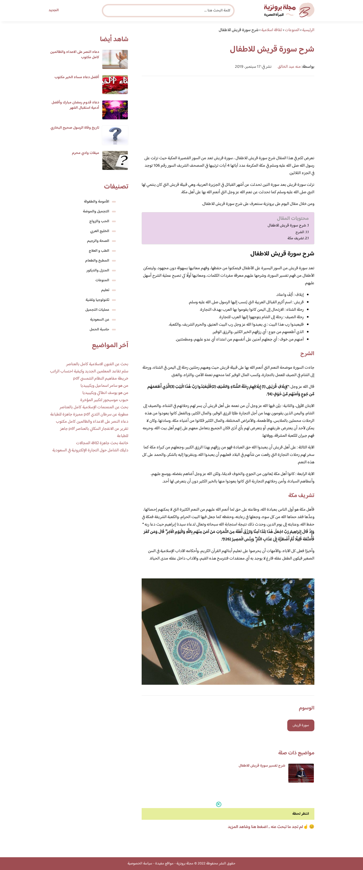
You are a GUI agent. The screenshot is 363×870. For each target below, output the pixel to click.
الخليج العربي (99, 231)
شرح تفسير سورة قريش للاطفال (262, 766)
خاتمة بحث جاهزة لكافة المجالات (102, 443)
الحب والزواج (99, 221)
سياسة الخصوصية (140, 863)
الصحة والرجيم (98, 241)
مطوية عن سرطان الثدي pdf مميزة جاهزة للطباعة (89, 414)
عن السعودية (99, 320)
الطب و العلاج (99, 251)
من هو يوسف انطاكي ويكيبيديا (105, 393)
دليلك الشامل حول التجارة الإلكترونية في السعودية (90, 450)
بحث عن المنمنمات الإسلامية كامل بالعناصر (94, 407)
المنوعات (102, 280)
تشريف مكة (296, 238)
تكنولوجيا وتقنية (97, 300)
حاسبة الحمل (99, 329)
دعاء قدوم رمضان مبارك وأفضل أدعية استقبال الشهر (75, 105)
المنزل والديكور (97, 270)
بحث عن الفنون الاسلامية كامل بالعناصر (97, 364)
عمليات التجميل (97, 310)
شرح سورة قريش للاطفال (287, 225)
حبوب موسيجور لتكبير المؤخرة (104, 400)
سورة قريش (301, 725)
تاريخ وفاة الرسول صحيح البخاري (74, 128)
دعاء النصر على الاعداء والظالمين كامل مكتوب (74, 55)
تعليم (105, 290)
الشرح (300, 232)
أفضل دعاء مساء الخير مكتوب (76, 77)
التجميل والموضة (96, 211)
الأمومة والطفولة (96, 202)
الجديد (54, 10)
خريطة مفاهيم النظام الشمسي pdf (100, 378)
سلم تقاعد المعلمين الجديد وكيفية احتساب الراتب (89, 371)
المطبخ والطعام (97, 261)
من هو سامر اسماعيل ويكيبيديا (104, 385)
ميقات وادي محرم (85, 153)
